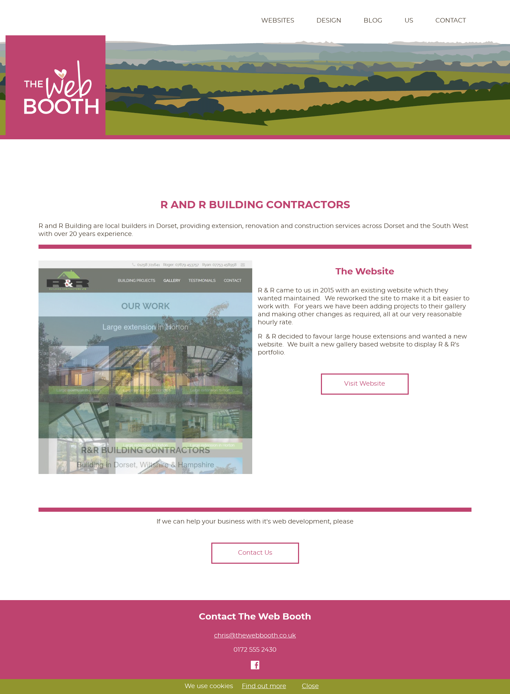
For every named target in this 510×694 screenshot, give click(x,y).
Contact (450, 21)
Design (328, 21)
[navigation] (255, 21)
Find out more (264, 686)
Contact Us (255, 553)
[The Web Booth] (55, 85)
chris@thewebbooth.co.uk (255, 636)
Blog (373, 21)
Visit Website (364, 384)
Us (409, 21)
